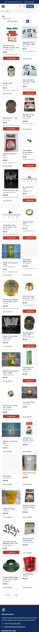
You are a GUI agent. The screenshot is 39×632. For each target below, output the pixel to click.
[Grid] (27, 21)
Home (3, 11)
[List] (31, 21)
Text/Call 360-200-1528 (14, 2)
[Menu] (36, 6)
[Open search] (20, 6)
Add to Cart (11, 56)
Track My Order (29, 2)
